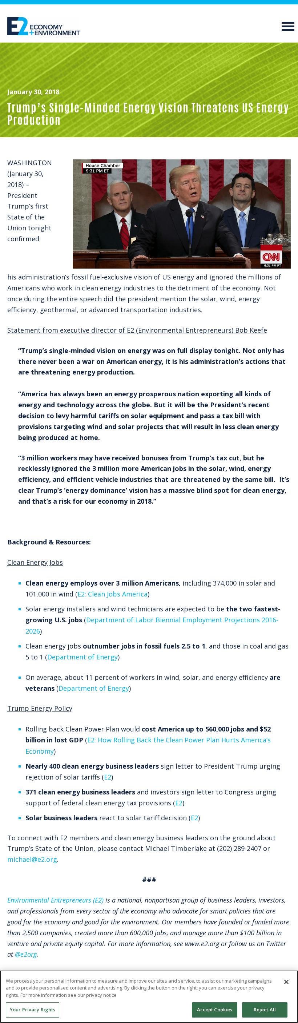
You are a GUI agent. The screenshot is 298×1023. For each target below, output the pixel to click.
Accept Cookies (215, 1009)
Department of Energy (82, 657)
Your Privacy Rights (32, 1009)
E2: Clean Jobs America (112, 594)
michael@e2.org (32, 859)
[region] (149, 996)
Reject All (265, 1009)
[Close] (286, 982)
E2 (107, 777)
